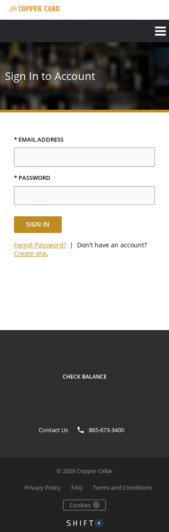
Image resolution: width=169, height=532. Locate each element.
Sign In (38, 224)
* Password (32, 178)
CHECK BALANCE (85, 376)
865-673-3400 (106, 430)
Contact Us (53, 430)
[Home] (34, 8)
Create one (30, 253)
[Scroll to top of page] (152, 323)
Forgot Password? (40, 245)
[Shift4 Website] (85, 523)
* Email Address (39, 139)
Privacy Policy (42, 487)
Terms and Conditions (122, 487)
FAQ (76, 487)
